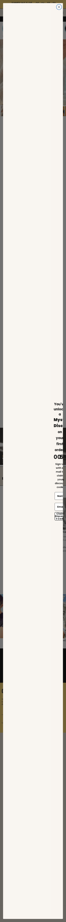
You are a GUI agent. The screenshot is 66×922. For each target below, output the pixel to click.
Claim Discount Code (60, 516)
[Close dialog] (59, 7)
